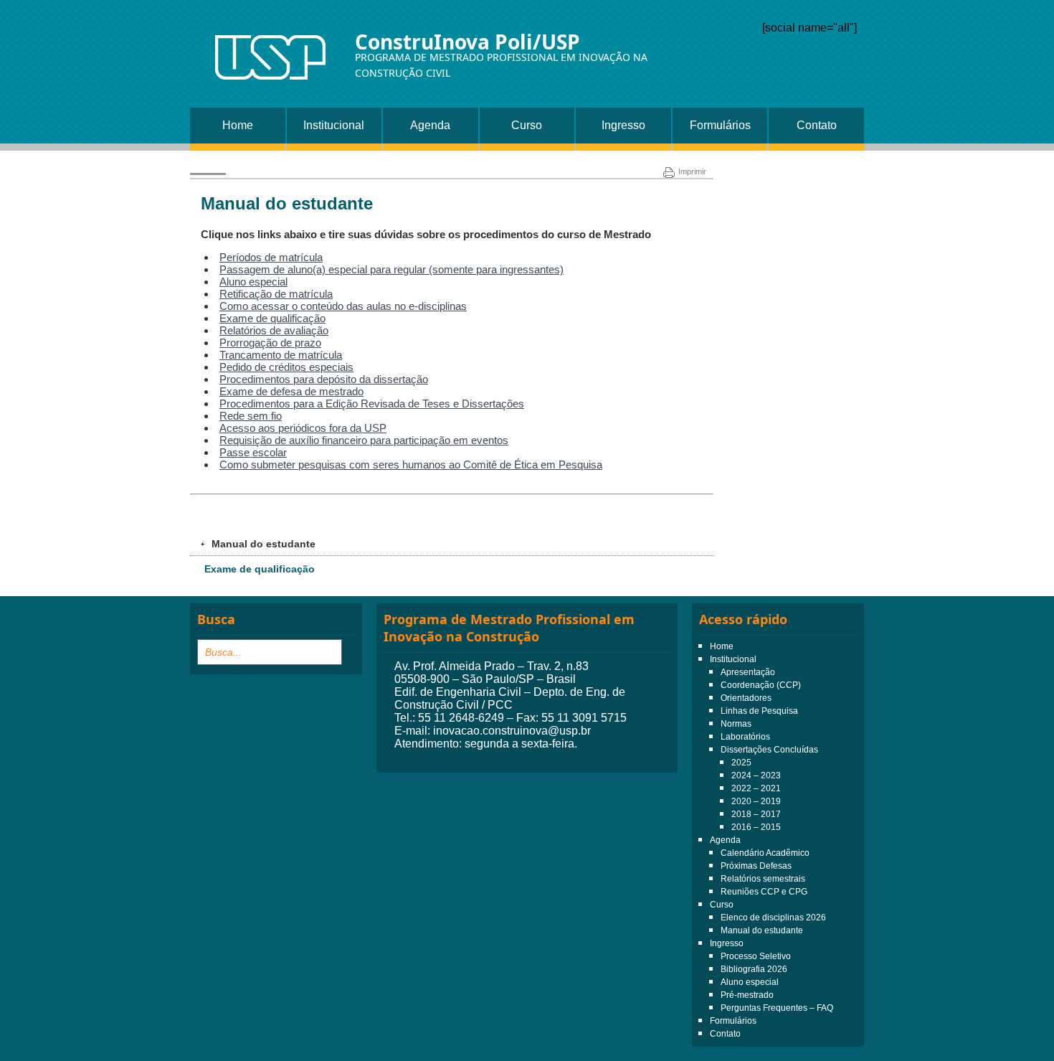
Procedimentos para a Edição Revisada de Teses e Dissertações (371, 403)
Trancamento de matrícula (280, 355)
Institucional (333, 125)
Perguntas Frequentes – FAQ (777, 1008)
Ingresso (623, 125)
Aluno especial (253, 281)
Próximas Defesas (756, 866)
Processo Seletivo (756, 956)
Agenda (430, 125)
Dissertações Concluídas (769, 750)
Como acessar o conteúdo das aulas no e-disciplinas (343, 306)
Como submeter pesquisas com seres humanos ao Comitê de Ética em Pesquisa (410, 464)
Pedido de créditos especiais (286, 367)
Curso (526, 125)
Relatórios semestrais (763, 879)
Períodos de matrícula (271, 257)
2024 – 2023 (756, 775)
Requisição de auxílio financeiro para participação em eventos (363, 440)
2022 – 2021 (756, 788)
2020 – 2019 (756, 801)
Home (237, 125)
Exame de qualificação (272, 318)
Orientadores (746, 698)
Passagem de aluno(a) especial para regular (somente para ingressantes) (391, 269)
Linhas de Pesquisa (759, 711)
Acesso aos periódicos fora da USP (302, 428)
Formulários (720, 125)
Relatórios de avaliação (273, 330)
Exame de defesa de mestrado (291, 391)
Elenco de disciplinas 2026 (773, 918)
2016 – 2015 (756, 827)
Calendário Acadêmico (765, 853)
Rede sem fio (250, 416)
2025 (741, 763)
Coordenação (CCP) (761, 685)
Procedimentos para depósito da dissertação (323, 379)
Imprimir (692, 171)
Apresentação (748, 672)
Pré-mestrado (747, 995)
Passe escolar (253, 452)
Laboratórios (745, 737)
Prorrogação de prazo (270, 342)
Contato (817, 125)
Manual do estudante (762, 930)
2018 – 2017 (756, 814)
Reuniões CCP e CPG (764, 892)
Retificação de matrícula (276, 294)
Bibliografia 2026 (754, 969)
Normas (736, 724)
